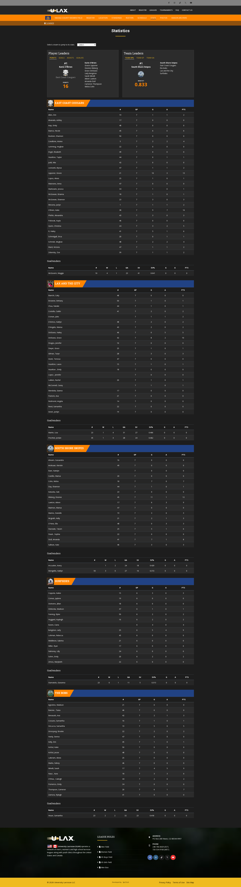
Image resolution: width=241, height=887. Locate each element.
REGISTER (90, 18)
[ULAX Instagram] (174, 3)
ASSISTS (70, 58)
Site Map (190, 882)
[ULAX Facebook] (169, 3)
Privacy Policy (165, 882)
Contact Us (187, 10)
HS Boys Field (106, 857)
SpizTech (126, 882)
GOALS (62, 58)
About (133, 10)
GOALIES (80, 58)
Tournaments (166, 10)
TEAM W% (129, 58)
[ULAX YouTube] (191, 3)
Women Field (106, 852)
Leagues (153, 10)
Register (142, 10)
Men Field (105, 847)
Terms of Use (179, 882)
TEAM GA (150, 58)
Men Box (104, 867)
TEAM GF (140, 58)
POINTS (53, 58)
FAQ (177, 10)
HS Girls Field (106, 862)
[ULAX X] (185, 3)
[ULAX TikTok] (180, 3)
